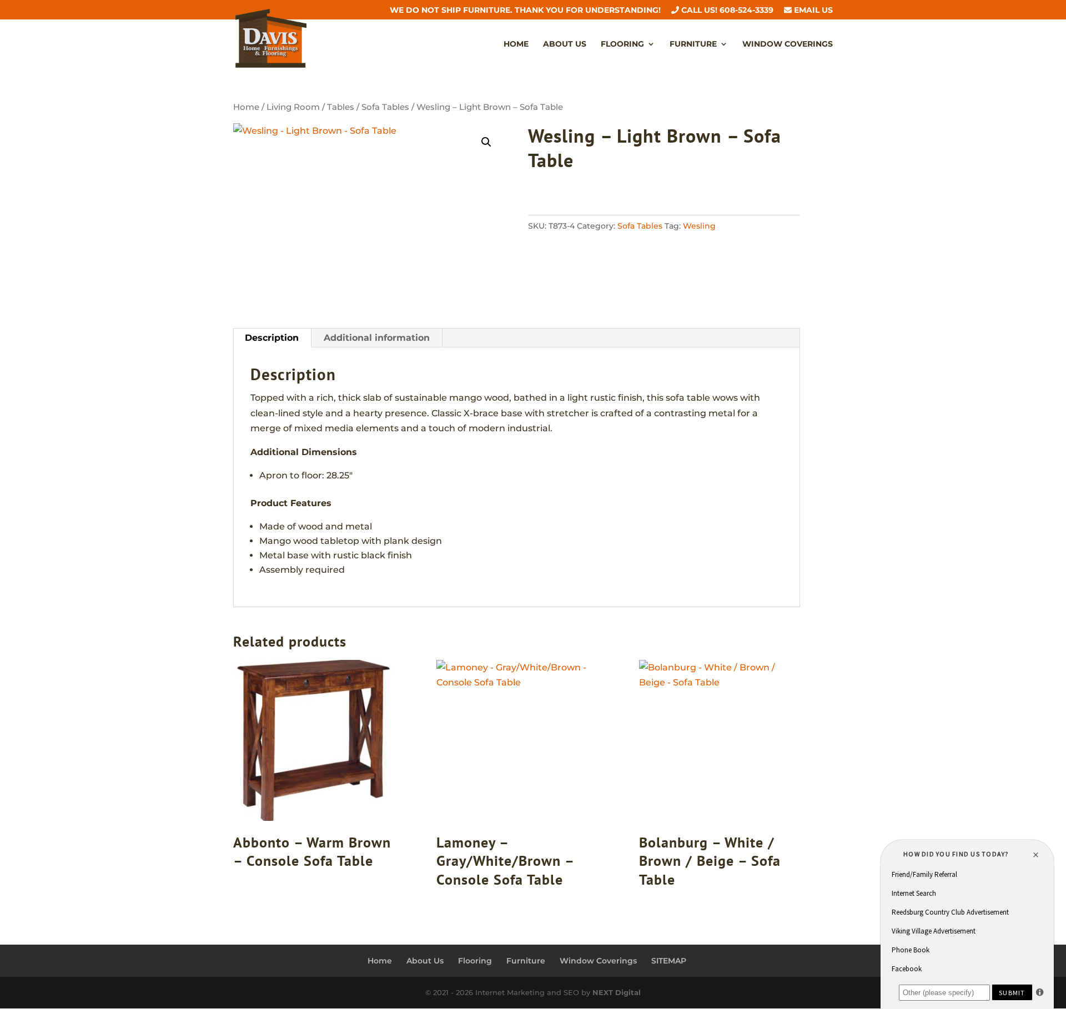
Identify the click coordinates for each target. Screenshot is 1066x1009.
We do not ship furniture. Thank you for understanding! (525, 10)
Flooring (622, 44)
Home (516, 44)
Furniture (693, 44)
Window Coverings (787, 44)
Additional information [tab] (377, 337)
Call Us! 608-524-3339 (726, 10)
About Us (564, 44)
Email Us (812, 10)
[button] (486, 142)
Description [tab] (272, 337)
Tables (340, 107)
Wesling (699, 226)
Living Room (293, 107)
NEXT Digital (616, 992)
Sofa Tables (385, 107)
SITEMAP (668, 961)
